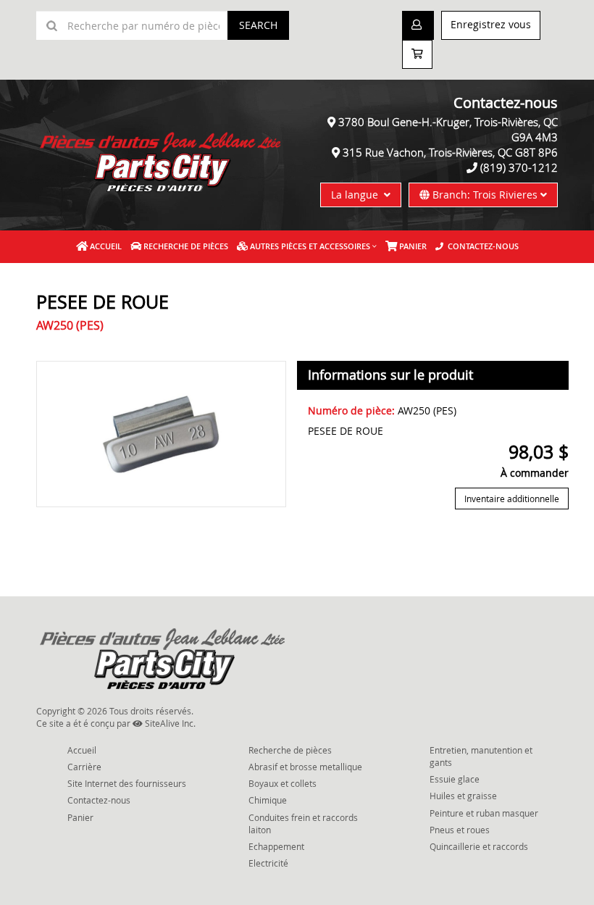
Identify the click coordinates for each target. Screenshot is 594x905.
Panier (80, 817)
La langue (357, 194)
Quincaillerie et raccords (479, 846)
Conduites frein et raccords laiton (303, 823)
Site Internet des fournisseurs (126, 783)
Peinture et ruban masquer (484, 813)
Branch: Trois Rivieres (485, 194)
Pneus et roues (460, 829)
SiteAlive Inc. (169, 723)
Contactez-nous (481, 246)
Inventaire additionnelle (511, 498)
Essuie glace (455, 779)
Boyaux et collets (282, 783)
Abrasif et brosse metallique (305, 766)
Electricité (268, 863)
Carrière (84, 766)
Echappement (276, 846)
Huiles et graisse (463, 795)
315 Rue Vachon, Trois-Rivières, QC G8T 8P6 (450, 152)
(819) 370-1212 (519, 167)
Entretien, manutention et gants (481, 756)
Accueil (105, 246)
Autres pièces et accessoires (309, 246)
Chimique (267, 800)
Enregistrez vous (491, 24)
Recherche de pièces (184, 246)
